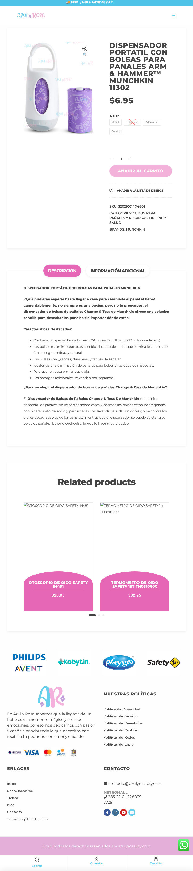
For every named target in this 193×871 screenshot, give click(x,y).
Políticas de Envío (119, 744)
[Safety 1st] (119, 662)
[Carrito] (156, 859)
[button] (84, 52)
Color (114, 116)
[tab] (63, 270)
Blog (11, 805)
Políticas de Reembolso (123, 723)
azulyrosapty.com (134, 846)
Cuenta (96, 863)
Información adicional (118, 270)
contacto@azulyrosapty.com (135, 783)
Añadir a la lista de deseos (140, 190)
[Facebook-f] (107, 812)
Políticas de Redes (119, 737)
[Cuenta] (96, 859)
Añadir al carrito (141, 171)
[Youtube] (123, 812)
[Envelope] (131, 812)
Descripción (62, 270)
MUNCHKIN (135, 229)
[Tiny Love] (164, 662)
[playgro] (74, 662)
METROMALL (116, 792)
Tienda (12, 798)
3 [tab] (103, 615)
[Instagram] (115, 812)
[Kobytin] (30, 662)
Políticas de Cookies (121, 730)
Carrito (156, 863)
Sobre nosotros (20, 791)
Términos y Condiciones (27, 819)
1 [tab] (92, 615)
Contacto (14, 812)
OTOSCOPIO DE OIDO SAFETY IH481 (58, 584)
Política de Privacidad (122, 709)
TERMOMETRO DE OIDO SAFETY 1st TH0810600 (134, 584)
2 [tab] (99, 615)
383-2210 (116, 797)
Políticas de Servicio (121, 716)
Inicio (11, 784)
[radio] (115, 122)
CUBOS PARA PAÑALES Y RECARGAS (132, 215)
